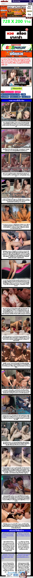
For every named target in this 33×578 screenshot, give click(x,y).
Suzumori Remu (9, 92)
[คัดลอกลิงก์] (16, 88)
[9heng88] (16, 16)
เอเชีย (2, 92)
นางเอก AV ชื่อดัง (26, 96)
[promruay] (16, 56)
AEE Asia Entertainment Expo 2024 (10, 94)
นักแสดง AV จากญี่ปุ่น (15, 96)
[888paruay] (16, 35)
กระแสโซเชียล (5, 96)
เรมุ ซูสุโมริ (17, 92)
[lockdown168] (15, 577)
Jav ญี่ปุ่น (23, 94)
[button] (30, 1)
